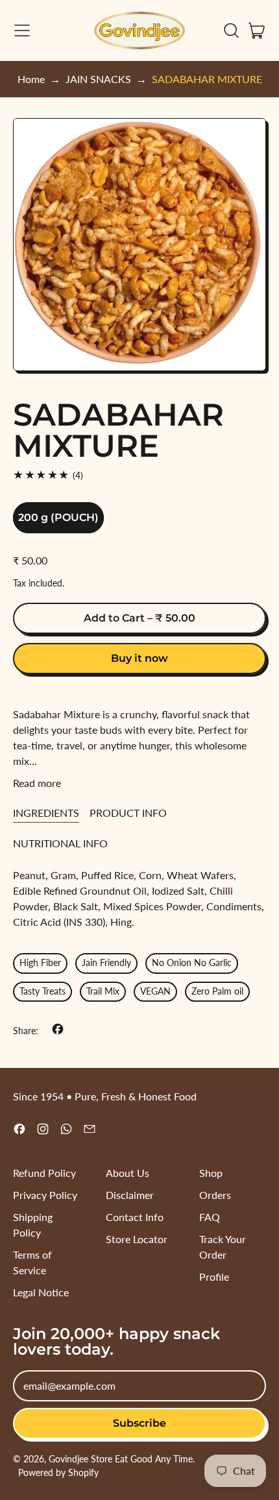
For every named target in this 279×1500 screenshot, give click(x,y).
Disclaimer (130, 1195)
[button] (231, 30)
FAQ (209, 1217)
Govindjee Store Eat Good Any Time (121, 1458)
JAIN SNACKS (98, 79)
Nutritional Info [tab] (60, 843)
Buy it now (139, 658)
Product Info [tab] (128, 812)
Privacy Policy (45, 1195)
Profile (214, 1276)
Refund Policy (44, 1173)
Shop (211, 1173)
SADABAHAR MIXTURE (207, 79)
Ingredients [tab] (46, 812)
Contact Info (135, 1217)
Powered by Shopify (58, 1472)
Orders (215, 1195)
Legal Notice (41, 1292)
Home (31, 79)
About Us (127, 1173)
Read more (37, 783)
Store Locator (136, 1239)
